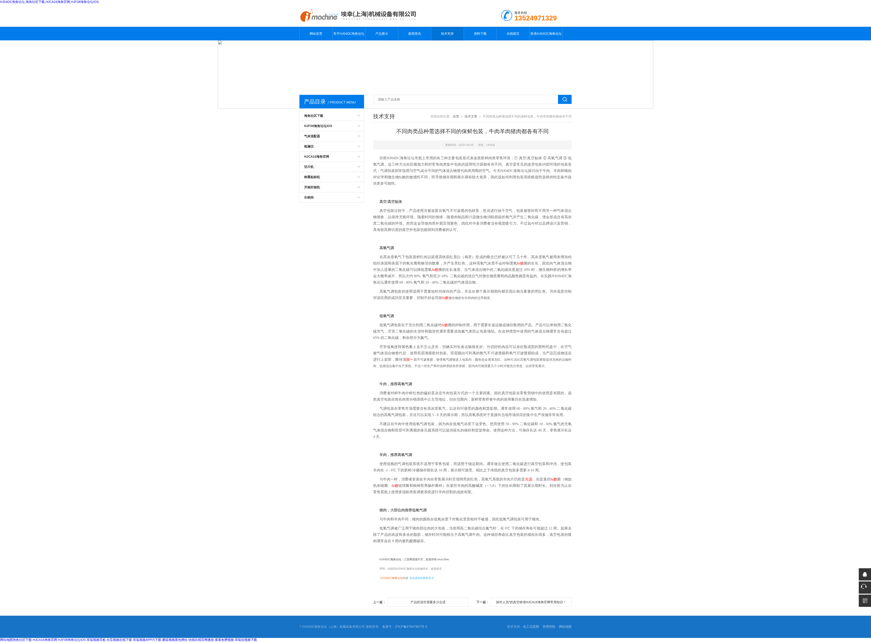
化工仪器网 (531, 626)
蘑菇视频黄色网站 (175, 640)
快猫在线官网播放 (201, 640)
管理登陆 (549, 626)
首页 (456, 116)
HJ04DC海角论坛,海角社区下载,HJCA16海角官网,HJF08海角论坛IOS (49, 2)
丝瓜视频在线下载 (119, 640)
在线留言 (513, 33)
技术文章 (471, 116)
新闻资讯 (414, 33)
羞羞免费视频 (224, 640)
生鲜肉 (309, 197)
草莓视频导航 (96, 640)
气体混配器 (312, 136)
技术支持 (447, 33)
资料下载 (480, 33)
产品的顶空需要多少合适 (428, 602)
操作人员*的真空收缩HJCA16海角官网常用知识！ (531, 602)
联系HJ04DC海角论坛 (546, 33)
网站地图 (565, 626)
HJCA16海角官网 (316, 156)
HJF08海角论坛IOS (318, 126)
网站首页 (316, 33)
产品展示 (381, 33)
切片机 (309, 167)
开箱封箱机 (312, 187)
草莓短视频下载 (246, 640)
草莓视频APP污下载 (147, 640)
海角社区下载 (313, 116)
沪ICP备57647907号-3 (411, 626)
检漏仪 (309, 146)
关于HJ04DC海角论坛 (348, 33)
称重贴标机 (312, 177)
